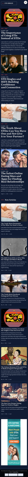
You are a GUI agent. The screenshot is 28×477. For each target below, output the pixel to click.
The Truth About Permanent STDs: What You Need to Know (11, 224)
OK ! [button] (6, 474)
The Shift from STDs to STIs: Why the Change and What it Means (13, 258)
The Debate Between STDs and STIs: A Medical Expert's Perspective (14, 367)
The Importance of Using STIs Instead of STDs (11, 35)
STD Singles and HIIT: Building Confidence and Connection (11, 83)
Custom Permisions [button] (13, 474)
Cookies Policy (15, 472)
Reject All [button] (20, 474)
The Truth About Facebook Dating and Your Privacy (10, 295)
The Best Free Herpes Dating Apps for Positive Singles (11, 404)
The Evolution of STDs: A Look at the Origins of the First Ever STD (12, 329)
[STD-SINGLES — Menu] (25, 2)
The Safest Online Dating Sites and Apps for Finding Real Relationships (12, 177)
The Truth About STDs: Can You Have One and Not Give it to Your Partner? (13, 132)
